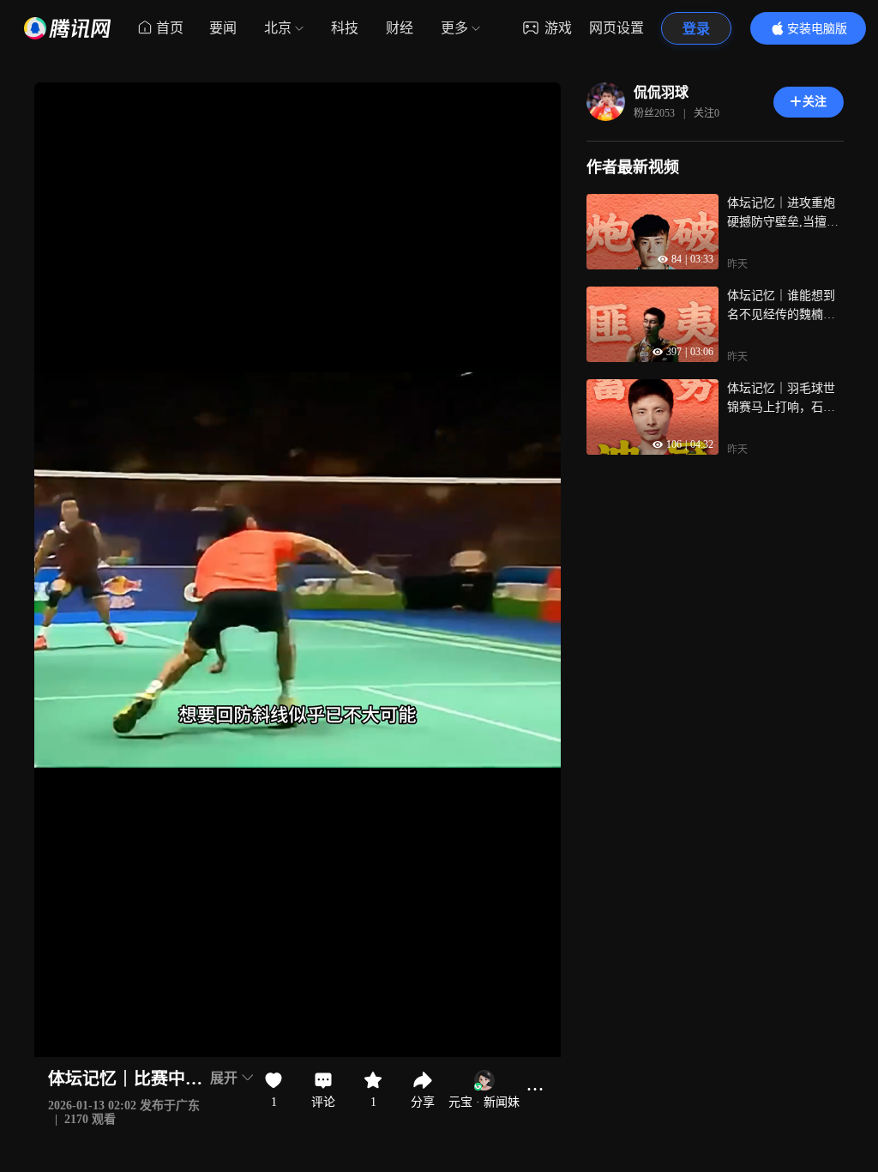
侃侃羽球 (661, 92)
